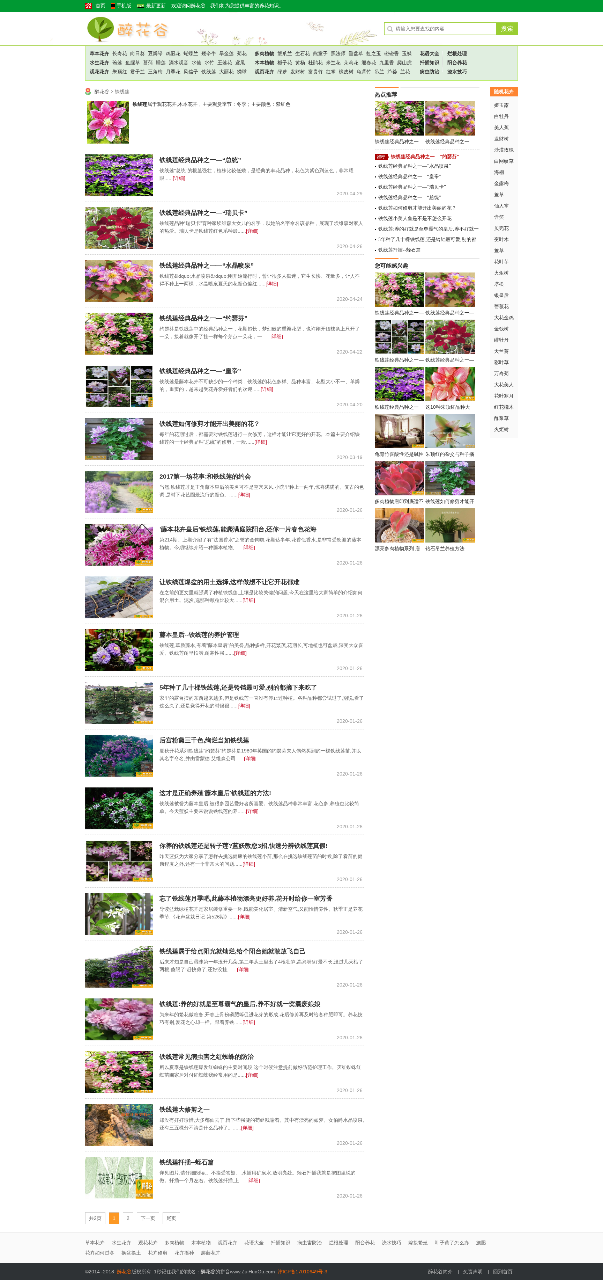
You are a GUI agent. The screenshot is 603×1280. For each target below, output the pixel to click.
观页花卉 (264, 71)
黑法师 (338, 53)
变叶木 (501, 239)
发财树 (297, 71)
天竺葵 (501, 351)
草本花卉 (99, 53)
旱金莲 (226, 53)
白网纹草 (504, 161)
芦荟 (392, 71)
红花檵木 (504, 407)
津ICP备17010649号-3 (302, 1271)
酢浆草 (501, 418)
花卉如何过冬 (99, 1253)
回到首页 (503, 1271)
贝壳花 (501, 228)
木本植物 (264, 62)
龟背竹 (364, 71)
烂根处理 (457, 53)
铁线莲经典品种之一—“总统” (200, 160)
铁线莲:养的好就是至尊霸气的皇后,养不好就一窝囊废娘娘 (239, 1004)
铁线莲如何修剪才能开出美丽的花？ (209, 423)
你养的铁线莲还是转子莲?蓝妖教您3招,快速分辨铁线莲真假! (243, 845)
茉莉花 (351, 62)
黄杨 (300, 62)
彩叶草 (501, 362)
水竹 (209, 62)
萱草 (499, 194)
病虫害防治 (309, 1242)
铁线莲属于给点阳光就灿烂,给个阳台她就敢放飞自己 (232, 951)
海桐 (499, 172)
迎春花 (369, 62)
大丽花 (226, 71)
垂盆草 (356, 53)
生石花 (302, 53)
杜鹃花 (315, 62)
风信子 (191, 71)
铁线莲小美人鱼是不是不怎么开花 (415, 218)
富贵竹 (315, 71)
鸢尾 (240, 62)
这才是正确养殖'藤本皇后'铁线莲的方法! (215, 793)
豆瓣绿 (155, 53)
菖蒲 (148, 62)
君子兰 (137, 71)
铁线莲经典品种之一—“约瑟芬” (203, 318)
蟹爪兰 (284, 53)
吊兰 (379, 71)
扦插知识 (429, 62)
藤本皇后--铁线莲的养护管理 (199, 634)
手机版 (124, 5)
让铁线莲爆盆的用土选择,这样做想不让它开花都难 (229, 582)
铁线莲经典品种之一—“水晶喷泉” (206, 265)
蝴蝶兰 (191, 53)
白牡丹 (501, 116)
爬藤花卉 (211, 1253)
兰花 (405, 71)
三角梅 (155, 71)
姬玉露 (501, 105)
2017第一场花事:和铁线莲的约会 (205, 476)
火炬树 (501, 273)
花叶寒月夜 (504, 397)
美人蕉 (501, 127)
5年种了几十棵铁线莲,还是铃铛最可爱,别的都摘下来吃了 (238, 687)
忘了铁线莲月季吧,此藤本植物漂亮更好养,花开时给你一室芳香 (246, 898)
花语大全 (429, 53)
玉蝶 (407, 53)
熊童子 (320, 53)
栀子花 (284, 62)
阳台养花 (457, 62)
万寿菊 (501, 373)
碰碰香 (391, 53)
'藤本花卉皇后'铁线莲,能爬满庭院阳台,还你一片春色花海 (238, 529)
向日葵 (137, 53)
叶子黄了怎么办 (452, 1242)
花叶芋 (501, 261)
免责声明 (473, 1271)
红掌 (331, 71)
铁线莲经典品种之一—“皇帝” (200, 371)
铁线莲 (208, 71)
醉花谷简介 (440, 1271)
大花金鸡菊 (504, 319)
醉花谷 (123, 28)
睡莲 (161, 62)
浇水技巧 (457, 71)
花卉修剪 (158, 1253)
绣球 (242, 71)
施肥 (481, 1242)
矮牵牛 (208, 53)
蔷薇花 (501, 306)
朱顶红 (119, 71)
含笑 (499, 217)
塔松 (499, 284)
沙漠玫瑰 (504, 150)
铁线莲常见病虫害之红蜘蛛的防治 (206, 1056)
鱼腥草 (132, 62)
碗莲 (117, 62)
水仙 (196, 62)
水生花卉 (99, 62)
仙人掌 (501, 206)
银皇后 (501, 295)
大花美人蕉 (504, 386)
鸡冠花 (173, 53)
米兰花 (333, 62)
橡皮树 (346, 71)
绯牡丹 (501, 340)
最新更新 (156, 5)
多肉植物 (264, 53)
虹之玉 (373, 53)
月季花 (173, 71)
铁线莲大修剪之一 (184, 1109)
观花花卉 (99, 71)
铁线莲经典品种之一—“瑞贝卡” (203, 212)
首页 (100, 5)
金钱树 (501, 329)
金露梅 (501, 183)
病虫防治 (429, 71)
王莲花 (224, 62)
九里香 (386, 62)
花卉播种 (184, 1253)
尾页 (171, 1218)
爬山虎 (404, 62)
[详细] (179, 178)
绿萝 (282, 71)
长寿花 (119, 53)
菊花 (242, 53)
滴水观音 (178, 62)
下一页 (148, 1218)
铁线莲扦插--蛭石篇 (186, 1162)
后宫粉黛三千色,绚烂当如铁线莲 (204, 740)
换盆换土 (131, 1253)
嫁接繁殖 (418, 1242)
